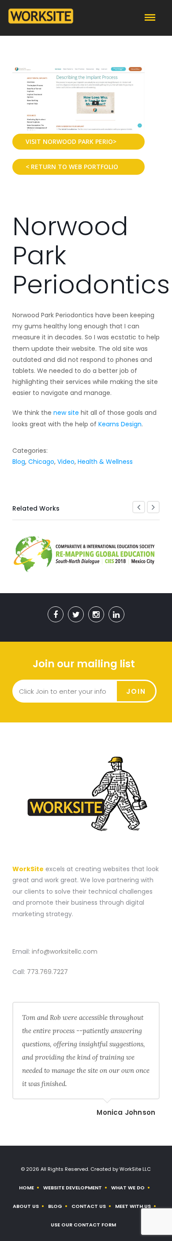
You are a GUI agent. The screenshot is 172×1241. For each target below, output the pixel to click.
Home (26, 1187)
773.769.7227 (47, 971)
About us (26, 1206)
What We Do (128, 1187)
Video (66, 461)
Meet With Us (133, 1206)
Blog (18, 461)
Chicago (41, 461)
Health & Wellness (105, 461)
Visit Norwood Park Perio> (71, 141)
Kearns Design (120, 424)
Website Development (72, 1187)
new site (66, 412)
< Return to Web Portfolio (72, 166)
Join (136, 691)
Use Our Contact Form (83, 1224)
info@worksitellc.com (64, 951)
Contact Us (88, 1206)
